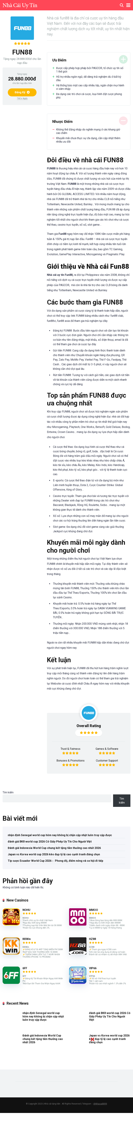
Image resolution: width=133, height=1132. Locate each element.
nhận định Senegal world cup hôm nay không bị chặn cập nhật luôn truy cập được (60, 835)
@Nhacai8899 (100, 1104)
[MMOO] (77, 924)
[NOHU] (11, 924)
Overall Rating (89, 726)
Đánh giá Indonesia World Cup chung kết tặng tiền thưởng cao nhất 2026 (54, 848)
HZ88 (92, 939)
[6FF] (11, 983)
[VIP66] (77, 983)
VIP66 (92, 968)
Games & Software (107, 748)
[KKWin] (11, 953)
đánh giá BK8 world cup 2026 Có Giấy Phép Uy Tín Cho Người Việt (50, 841)
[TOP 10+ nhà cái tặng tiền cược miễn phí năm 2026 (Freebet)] (20, 5)
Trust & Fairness (70, 748)
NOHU (26, 910)
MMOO (93, 910)
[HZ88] (77, 953)
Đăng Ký (20, 92)
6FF (25, 968)
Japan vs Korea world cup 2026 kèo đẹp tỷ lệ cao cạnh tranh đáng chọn (54, 854)
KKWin (27, 939)
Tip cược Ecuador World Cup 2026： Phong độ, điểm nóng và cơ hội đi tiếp (55, 860)
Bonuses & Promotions (70, 760)
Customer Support (107, 760)
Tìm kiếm (8, 792)
